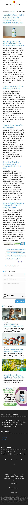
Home (5, 437)
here (26, 502)
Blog (4, 439)
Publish (21, 301)
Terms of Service (14, 488)
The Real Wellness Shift (13, 259)
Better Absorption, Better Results (15, 249)
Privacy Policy (14, 493)
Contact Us (14, 483)
